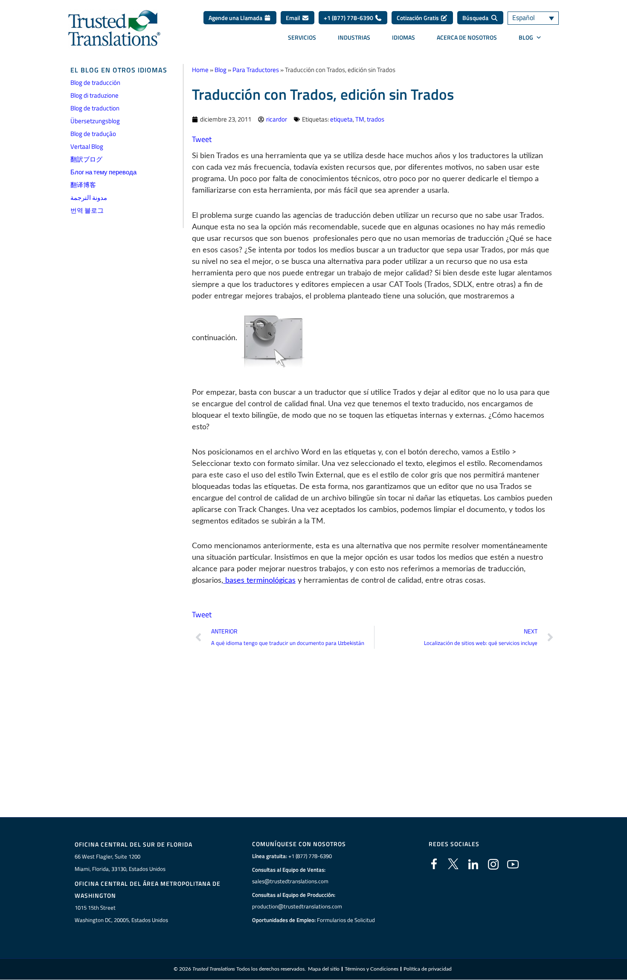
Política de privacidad (427, 968)
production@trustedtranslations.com (297, 906)
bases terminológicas (259, 580)
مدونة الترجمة (88, 197)
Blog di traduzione (94, 95)
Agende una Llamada (236, 17)
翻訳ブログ (86, 159)
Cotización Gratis (418, 17)
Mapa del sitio (324, 968)
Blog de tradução (93, 134)
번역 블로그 (87, 210)
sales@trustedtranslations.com (290, 881)
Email (294, 17)
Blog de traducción (95, 82)
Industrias (354, 37)
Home (200, 70)
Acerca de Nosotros (467, 37)
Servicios (302, 37)
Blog (220, 70)
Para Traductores (255, 70)
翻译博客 (83, 185)
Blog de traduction (94, 108)
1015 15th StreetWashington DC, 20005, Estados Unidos (121, 913)
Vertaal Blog (86, 146)
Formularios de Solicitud (346, 920)
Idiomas (403, 37)
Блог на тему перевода (103, 172)
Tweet (202, 139)
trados (375, 119)
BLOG (526, 37)
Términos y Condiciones (371, 968)
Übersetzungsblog (95, 121)
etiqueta (341, 119)
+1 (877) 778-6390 (349, 17)
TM (359, 119)
